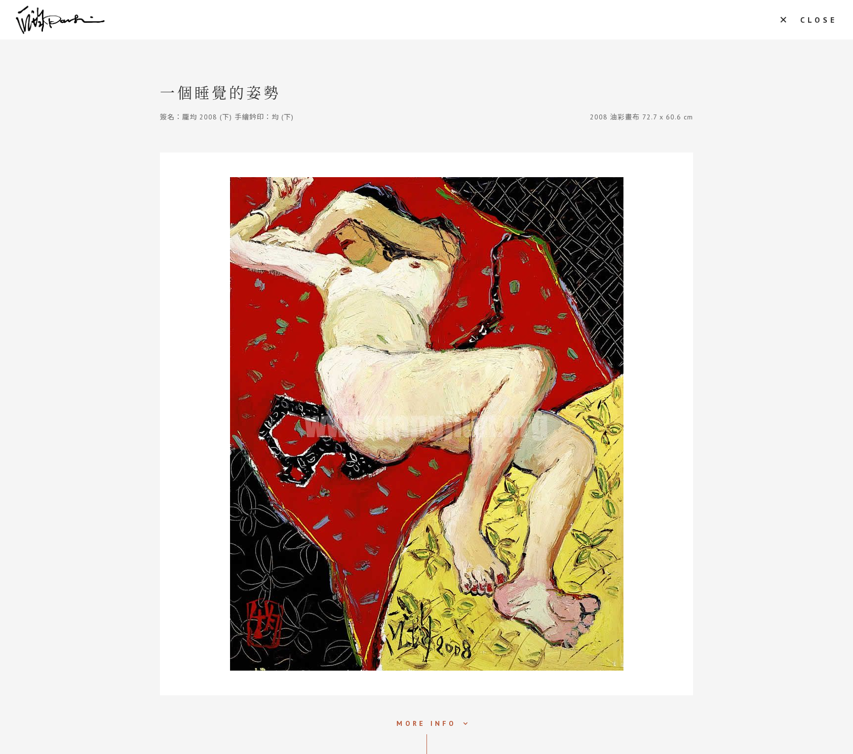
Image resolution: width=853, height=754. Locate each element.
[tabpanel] (426, 423)
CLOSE (818, 20)
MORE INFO (426, 723)
